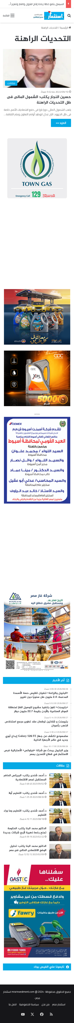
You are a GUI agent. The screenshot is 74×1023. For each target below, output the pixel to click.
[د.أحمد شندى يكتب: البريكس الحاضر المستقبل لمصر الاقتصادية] (60, 780)
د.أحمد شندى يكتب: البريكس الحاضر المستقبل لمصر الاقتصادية (25, 777)
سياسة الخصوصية (29, 1004)
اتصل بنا (13, 1004)
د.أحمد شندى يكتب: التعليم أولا (27, 793)
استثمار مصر (58, 1004)
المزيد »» (61, 122)
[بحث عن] (69, 16)
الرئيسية (64, 27)
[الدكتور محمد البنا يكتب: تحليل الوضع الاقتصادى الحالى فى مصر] (60, 851)
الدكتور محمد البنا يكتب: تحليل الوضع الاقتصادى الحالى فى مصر (27, 848)
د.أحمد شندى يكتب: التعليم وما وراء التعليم (25, 813)
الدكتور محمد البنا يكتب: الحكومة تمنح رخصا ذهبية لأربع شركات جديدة (24, 830)
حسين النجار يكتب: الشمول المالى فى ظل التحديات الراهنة (39, 100)
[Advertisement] (37, 245)
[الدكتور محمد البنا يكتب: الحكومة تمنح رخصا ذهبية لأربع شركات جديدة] (60, 833)
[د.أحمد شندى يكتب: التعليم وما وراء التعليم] (60, 816)
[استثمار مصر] (48, 15)
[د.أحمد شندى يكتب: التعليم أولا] (60, 798)
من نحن (45, 1004)
